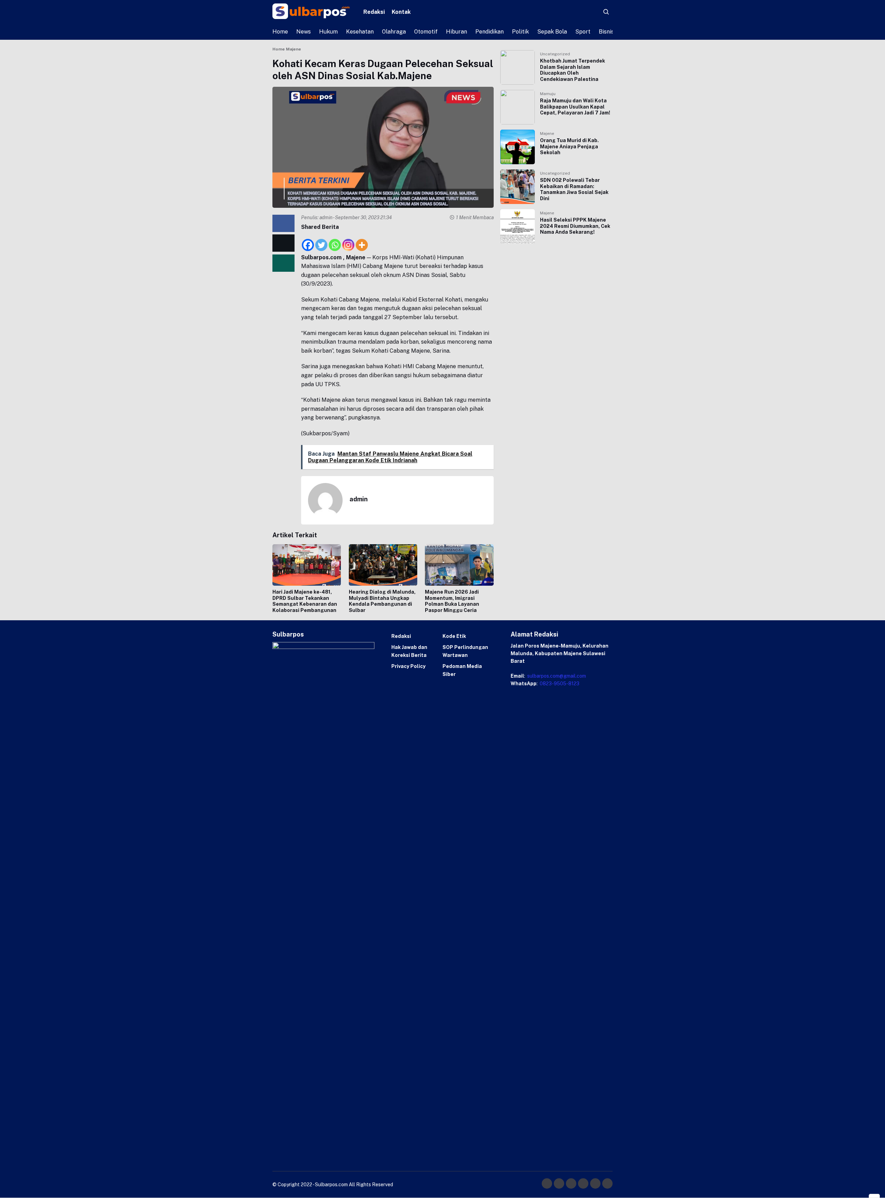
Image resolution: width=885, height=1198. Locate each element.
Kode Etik (454, 636)
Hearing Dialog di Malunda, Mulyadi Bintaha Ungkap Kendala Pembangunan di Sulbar (382, 601)
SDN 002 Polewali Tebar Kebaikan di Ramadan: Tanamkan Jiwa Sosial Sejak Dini (574, 189)
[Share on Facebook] (283, 223)
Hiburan (456, 31)
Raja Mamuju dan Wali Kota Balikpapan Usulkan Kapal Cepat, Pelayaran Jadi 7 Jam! (575, 106)
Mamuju (548, 93)
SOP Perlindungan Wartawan (465, 651)
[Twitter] (321, 241)
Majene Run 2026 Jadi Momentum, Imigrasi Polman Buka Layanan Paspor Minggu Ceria (452, 601)
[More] (362, 241)
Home (280, 31)
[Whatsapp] (335, 241)
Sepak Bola (552, 31)
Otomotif (426, 31)
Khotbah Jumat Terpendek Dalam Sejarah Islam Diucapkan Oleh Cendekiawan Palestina (572, 70)
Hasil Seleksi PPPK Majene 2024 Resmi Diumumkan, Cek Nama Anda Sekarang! (575, 226)
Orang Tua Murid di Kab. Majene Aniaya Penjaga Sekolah (569, 146)
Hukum (328, 31)
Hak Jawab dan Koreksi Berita (409, 651)
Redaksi (374, 12)
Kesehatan (360, 31)
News (303, 31)
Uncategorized (555, 54)
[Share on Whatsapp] (283, 263)
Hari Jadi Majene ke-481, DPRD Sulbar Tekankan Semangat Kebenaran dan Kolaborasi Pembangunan (304, 601)
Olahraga (394, 31)
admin (326, 217)
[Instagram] (348, 241)
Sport (582, 31)
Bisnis (606, 31)
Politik (520, 31)
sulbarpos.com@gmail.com (556, 676)
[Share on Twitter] (283, 243)
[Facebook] (308, 241)
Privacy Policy (408, 666)
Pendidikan (489, 31)
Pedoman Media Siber (462, 670)
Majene (547, 133)
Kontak (401, 12)
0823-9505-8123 (559, 683)
